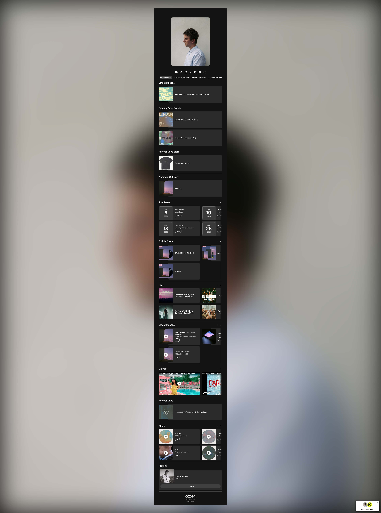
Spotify (192, 486)
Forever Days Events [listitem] (181, 78)
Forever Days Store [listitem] (198, 78)
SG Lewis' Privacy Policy (190, 499)
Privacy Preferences (190, 501)
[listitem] (176, 72)
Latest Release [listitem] (165, 78)
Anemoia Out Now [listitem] (215, 78)
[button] (190, 496)
